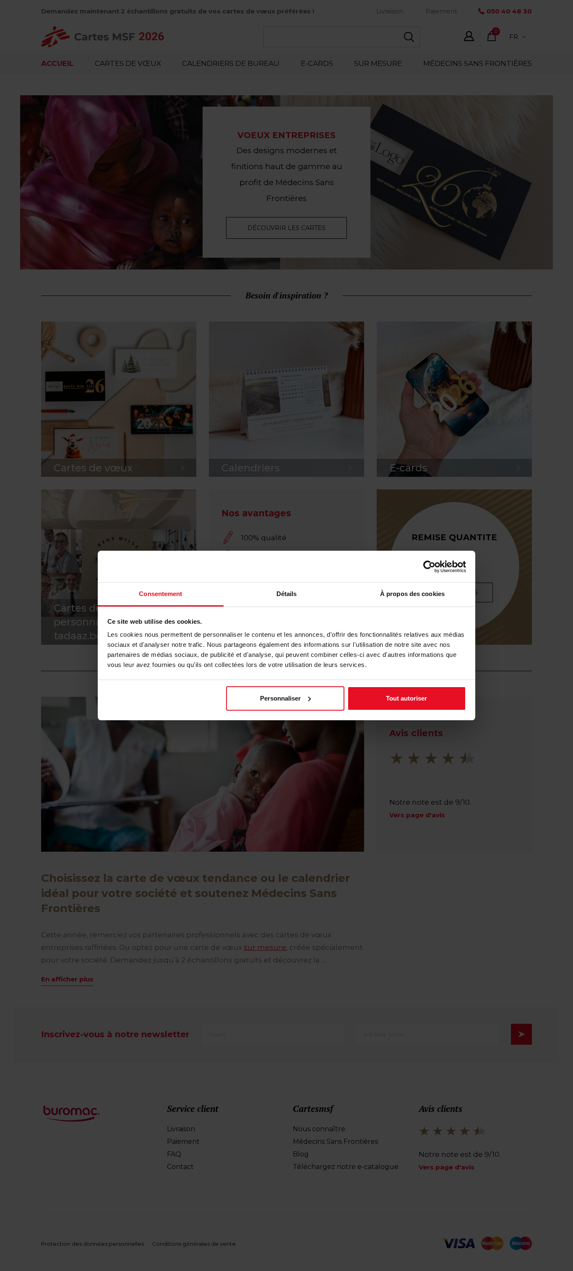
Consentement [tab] (160, 593)
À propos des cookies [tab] (412, 593)
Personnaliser (280, 698)
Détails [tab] (286, 593)
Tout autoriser (406, 698)
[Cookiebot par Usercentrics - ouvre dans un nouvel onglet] (429, 566)
